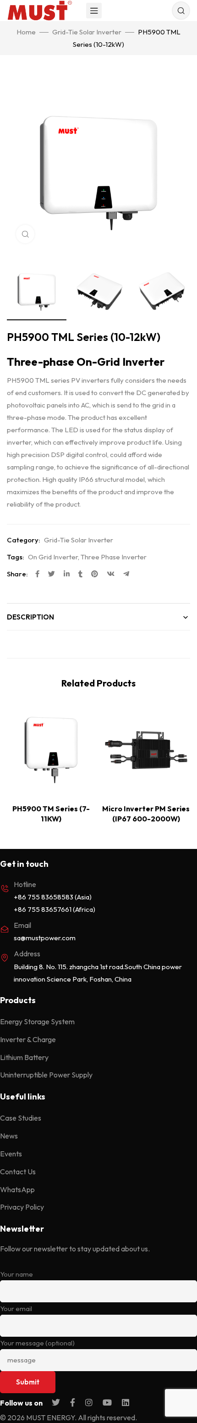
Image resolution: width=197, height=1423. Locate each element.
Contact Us (18, 1171)
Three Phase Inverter (114, 556)
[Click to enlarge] (25, 234)
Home (26, 32)
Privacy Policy (22, 1206)
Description (30, 617)
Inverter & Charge (28, 1039)
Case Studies (20, 1117)
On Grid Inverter (53, 556)
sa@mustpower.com (45, 937)
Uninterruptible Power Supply (46, 1074)
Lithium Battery (24, 1057)
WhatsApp (17, 1189)
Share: (17, 573)
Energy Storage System (37, 1021)
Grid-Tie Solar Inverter (86, 32)
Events (11, 1153)
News (9, 1135)
